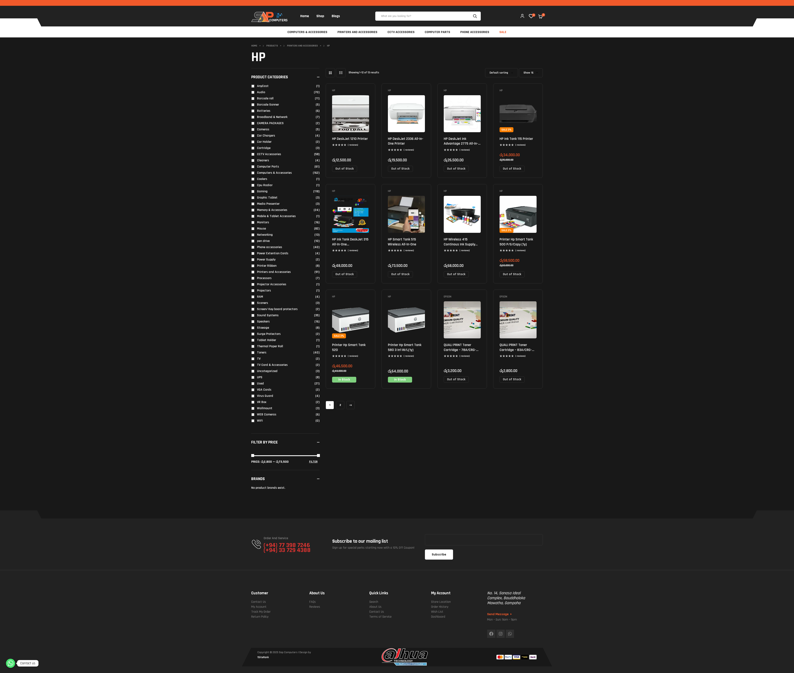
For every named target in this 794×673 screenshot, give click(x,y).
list (341, 72)
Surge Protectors (269, 334)
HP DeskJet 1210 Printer (350, 138)
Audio (261, 92)
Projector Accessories (271, 284)
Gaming (262, 191)
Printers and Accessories (274, 272)
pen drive (263, 241)
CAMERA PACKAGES (270, 123)
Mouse (261, 228)
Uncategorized (267, 371)
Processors (264, 278)
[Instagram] (500, 634)
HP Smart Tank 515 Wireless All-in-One (402, 241)
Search (475, 16)
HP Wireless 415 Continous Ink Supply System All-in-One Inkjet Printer (462, 246)
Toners (261, 352)
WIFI (260, 421)
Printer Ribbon (266, 266)
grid (330, 72)
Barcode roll (265, 98)
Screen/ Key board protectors (277, 309)
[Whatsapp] (510, 634)
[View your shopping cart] (540, 16)
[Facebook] (491, 634)
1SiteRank (263, 657)
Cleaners (263, 160)
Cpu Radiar (265, 185)
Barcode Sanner (268, 104)
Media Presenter (268, 204)
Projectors (264, 290)
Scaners (262, 303)
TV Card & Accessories (272, 365)
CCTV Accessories (269, 154)
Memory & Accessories (272, 210)
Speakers (263, 321)
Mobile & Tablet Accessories (276, 216)
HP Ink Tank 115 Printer (516, 138)
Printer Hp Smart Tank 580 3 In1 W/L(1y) (404, 347)
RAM (260, 297)
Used (260, 383)
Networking (265, 235)
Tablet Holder (266, 340)
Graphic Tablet (267, 197)
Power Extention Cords (272, 253)
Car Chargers (266, 135)
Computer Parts (268, 166)
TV (259, 359)
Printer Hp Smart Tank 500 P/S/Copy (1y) (516, 241)
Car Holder (264, 142)
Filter (313, 462)
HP (333, 90)
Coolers (262, 179)
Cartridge (263, 148)
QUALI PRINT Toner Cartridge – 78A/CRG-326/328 (460, 349)
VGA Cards (264, 390)
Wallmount (264, 408)
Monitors (263, 222)
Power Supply (266, 259)
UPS (259, 377)
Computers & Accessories (274, 173)
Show (527, 73)
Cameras (263, 129)
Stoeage (263, 328)
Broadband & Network (272, 117)
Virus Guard (265, 396)
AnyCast (263, 86)
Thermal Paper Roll (270, 346)
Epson (447, 296)
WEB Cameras (266, 414)
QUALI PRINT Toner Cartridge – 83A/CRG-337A (516, 349)
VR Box (261, 402)
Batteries (263, 111)
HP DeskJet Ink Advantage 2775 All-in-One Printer (461, 143)
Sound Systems (268, 315)
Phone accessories (269, 247)
